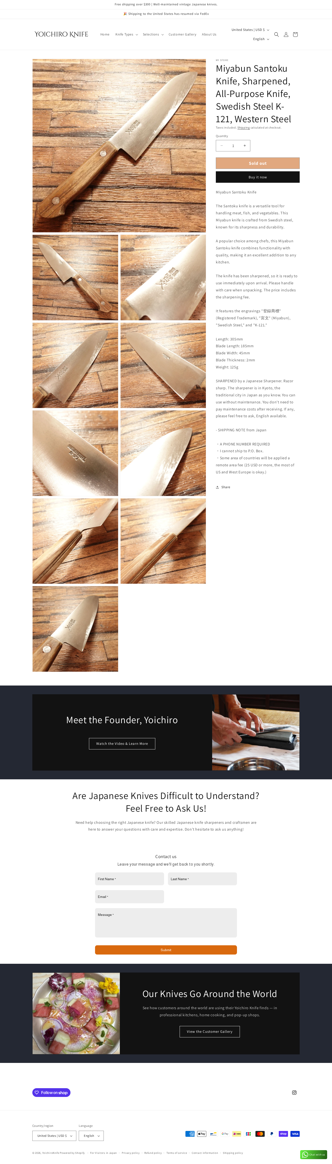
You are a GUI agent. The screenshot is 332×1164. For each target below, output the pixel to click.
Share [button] (225, 487)
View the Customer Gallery (210, 1031)
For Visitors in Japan (103, 1153)
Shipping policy (233, 1153)
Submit (166, 950)
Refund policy (153, 1153)
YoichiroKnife (50, 1153)
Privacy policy (131, 1153)
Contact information (205, 1153)
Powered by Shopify (72, 1153)
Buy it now (258, 177)
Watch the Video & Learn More (122, 743)
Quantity (222, 136)
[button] (126, 34)
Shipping (243, 127)
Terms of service (176, 1153)
